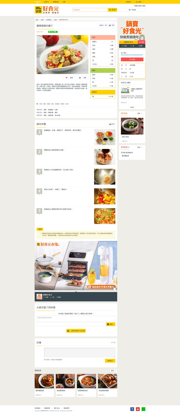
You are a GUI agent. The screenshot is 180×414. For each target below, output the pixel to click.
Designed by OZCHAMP (66, 410)
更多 (112, 370)
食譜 (37, 2)
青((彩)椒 (57, 115)
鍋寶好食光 (128, 42)
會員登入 (129, 2)
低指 (52, 104)
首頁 (37, 19)
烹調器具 (48, 19)
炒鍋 (55, 19)
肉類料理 (50, 112)
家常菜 (62, 104)
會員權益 (37, 408)
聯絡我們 (66, 408)
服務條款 (47, 408)
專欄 (56, 2)
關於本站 (57, 408)
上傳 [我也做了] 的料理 (77, 331)
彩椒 (40, 104)
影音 (46, 2)
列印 (112, 25)
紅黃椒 (57, 104)
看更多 (132, 107)
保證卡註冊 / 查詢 (139, 5)
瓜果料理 (50, 115)
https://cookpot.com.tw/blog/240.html (132, 54)
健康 (48, 104)
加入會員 (138, 2)
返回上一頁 (103, 25)
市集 (64, 2)
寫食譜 (134, 10)
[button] (69, 78)
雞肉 (44, 104)
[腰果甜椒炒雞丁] (62, 54)
